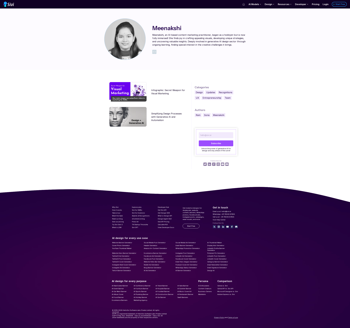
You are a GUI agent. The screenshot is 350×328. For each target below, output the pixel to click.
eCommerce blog (138, 219)
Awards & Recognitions (141, 216)
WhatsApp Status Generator (186, 268)
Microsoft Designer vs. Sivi (227, 291)
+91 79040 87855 (227, 217)
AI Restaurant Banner (185, 294)
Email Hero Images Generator (186, 262)
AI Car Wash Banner (119, 291)
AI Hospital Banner (163, 289)
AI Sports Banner (140, 291)
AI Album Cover (117, 294)
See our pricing (118, 222)
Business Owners (205, 291)
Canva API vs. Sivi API (225, 289)
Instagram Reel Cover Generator (124, 265)
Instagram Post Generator (185, 253)
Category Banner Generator (217, 262)
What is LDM (116, 227)
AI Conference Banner (142, 286)
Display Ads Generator (215, 245)
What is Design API (165, 216)
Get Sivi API (162, 210)
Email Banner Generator (184, 245)
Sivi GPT (135, 227)
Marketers (202, 294)
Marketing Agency (140, 300)
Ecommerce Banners (119, 300)
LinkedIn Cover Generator (217, 259)
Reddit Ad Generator (151, 265)
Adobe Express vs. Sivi (226, 294)
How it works (117, 210)
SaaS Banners (182, 297)
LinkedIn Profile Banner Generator (216, 249)
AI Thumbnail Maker (214, 243)
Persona (203, 281)
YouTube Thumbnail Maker (122, 248)
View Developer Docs (166, 227)
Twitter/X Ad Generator (120, 256)
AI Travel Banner (162, 286)
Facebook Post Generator (154, 259)
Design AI (211, 270)
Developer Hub (163, 207)
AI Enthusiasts (203, 286)
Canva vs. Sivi (222, 286)
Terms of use (233, 317)
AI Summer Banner (184, 289)
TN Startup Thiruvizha (140, 225)
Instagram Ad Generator (121, 268)
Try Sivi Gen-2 (117, 225)
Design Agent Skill (165, 219)
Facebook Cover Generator (186, 259)
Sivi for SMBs (137, 210)
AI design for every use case (130, 238)
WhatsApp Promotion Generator (188, 248)
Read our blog (117, 219)
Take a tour (116, 213)
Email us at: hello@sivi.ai (222, 211)
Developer (300, 4)
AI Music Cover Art (184, 291)
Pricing (315, 4)
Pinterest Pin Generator (216, 253)
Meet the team (117, 216)
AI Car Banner (161, 297)
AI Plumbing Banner (141, 294)
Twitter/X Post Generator (121, 259)
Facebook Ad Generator (153, 256)
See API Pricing (163, 222)
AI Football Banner (163, 291)
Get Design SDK (164, 213)
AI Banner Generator (183, 270)
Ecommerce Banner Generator (155, 253)
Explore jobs (137, 207)
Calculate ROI (163, 225)
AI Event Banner (118, 289)
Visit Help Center (219, 220)
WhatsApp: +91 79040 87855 (224, 214)
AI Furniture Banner (141, 289)
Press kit (135, 222)
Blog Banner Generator (152, 268)
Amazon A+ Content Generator (155, 248)
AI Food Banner (118, 297)
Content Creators (204, 289)
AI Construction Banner (164, 294)
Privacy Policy (219, 317)
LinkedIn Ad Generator (184, 256)
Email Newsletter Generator (217, 265)
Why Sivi (115, 207)
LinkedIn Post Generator (216, 256)
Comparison (224, 281)
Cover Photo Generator (121, 245)
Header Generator (150, 245)
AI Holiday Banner (140, 297)
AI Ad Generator (150, 270)
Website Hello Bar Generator (154, 262)
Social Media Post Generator (155, 243)
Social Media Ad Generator (186, 243)
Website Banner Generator (122, 243)
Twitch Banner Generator (121, 270)
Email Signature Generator (217, 268)
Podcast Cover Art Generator (186, 265)
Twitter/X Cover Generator (122, 262)
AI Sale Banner (182, 286)
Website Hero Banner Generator (124, 253)
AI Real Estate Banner (120, 286)
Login (326, 4)
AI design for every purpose (129, 281)
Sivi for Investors (138, 213)
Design (268, 4)
